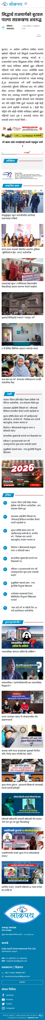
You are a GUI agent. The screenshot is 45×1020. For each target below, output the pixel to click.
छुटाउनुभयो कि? (13, 622)
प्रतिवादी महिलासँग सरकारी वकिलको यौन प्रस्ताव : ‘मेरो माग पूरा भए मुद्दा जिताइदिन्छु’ (22, 820)
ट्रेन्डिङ (8, 495)
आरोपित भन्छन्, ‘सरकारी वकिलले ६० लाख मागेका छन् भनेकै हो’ (22, 888)
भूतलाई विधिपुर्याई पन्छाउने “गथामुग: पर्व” (18, 318)
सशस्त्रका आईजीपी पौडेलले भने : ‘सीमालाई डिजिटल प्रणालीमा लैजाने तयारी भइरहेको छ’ (21, 409)
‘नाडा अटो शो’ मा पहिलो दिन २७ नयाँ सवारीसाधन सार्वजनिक (24, 609)
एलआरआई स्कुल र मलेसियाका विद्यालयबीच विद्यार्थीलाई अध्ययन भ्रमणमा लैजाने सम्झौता (19, 285)
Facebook (10, 995)
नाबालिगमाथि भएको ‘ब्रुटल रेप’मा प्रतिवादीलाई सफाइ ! (20, 854)
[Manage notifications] (40, 1015)
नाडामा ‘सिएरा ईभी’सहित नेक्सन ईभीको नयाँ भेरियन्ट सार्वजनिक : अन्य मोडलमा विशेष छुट (21, 401)
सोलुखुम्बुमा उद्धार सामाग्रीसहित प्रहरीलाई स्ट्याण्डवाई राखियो (18, 217)
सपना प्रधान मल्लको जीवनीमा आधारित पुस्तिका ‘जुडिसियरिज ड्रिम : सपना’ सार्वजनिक (21, 251)
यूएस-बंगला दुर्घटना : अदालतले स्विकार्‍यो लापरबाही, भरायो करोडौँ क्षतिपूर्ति (22, 786)
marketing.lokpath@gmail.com (17, 976)
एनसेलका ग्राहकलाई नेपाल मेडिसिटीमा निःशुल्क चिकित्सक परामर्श (23, 597)
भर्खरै (9, 394)
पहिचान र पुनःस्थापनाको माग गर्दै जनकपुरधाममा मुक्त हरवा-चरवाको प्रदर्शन (20, 442)
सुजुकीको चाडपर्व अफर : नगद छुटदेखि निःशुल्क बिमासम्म (22, 451)
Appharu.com (33, 1018)
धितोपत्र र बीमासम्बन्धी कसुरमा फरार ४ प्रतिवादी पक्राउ (19, 429)
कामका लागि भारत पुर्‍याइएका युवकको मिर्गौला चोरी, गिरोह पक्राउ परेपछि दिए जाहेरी (21, 752)
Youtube (9, 1000)
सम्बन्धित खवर (12, 186)
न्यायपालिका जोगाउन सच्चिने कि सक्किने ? (19, 652)
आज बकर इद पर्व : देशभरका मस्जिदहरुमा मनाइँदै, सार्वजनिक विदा (22, 381)
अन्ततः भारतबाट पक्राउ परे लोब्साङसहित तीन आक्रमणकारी (20, 718)
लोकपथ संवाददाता (10, 27)
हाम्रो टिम (22, 982)
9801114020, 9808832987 (15, 973)
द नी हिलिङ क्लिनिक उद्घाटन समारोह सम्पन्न (20, 348)
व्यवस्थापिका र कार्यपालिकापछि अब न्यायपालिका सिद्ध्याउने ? (22, 684)
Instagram (10, 1008)
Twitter (9, 1004)
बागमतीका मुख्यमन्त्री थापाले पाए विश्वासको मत (22, 436)
